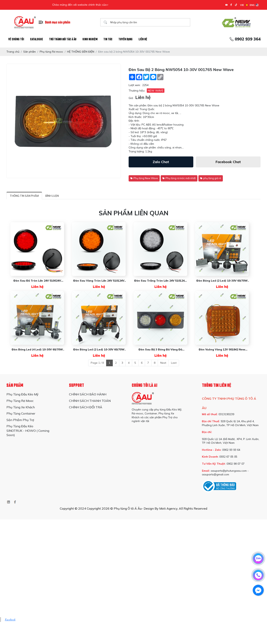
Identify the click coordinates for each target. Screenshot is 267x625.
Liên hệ (143, 39)
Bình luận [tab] (52, 195)
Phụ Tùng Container (20, 413)
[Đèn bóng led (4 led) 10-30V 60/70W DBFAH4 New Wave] (37, 318)
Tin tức (107, 39)
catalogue (36, 39)
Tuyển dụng (125, 39)
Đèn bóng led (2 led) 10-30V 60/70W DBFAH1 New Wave (222, 280)
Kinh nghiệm (90, 39)
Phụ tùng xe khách (20, 407)
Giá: (131, 98)
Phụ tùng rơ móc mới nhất (181, 178)
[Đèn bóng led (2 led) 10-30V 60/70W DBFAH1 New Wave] (222, 249)
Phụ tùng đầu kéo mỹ (22, 394)
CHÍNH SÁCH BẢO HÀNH (87, 394)
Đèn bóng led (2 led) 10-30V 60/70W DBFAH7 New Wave (99, 349)
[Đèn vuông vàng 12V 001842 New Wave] (222, 318)
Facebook (10, 619)
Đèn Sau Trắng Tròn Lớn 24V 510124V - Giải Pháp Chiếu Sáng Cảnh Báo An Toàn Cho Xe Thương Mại (160, 280)
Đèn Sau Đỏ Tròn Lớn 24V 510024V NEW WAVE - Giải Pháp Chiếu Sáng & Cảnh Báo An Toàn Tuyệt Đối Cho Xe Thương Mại (37, 280)
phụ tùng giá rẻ (212, 178)
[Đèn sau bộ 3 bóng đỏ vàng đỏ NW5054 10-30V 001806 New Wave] (160, 318)
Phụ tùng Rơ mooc (20, 401)
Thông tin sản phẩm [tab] (24, 195)
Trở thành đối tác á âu (62, 39)
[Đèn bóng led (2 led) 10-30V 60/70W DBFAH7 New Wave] (99, 318)
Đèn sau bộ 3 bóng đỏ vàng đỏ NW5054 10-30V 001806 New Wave (160, 349)
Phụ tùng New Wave (146, 178)
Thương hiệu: (137, 90)
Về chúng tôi (16, 39)
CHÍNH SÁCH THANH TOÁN (90, 401)
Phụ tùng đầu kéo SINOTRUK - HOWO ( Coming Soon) (27, 430)
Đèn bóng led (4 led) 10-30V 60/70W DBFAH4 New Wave (37, 349)
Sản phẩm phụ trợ (20, 420)
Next (163, 363)
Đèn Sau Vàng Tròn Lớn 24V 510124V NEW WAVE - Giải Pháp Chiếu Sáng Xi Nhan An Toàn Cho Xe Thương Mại (99, 280)
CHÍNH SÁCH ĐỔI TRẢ (85, 407)
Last (174, 363)
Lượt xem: (135, 85)
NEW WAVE (155, 90)
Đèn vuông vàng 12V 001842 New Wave (222, 349)
